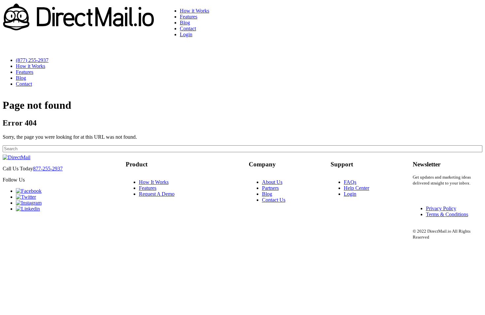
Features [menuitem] (188, 16)
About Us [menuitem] (272, 182)
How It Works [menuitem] (154, 182)
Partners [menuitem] (270, 188)
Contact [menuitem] (188, 28)
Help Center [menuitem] (356, 188)
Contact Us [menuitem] (273, 200)
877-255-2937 (48, 168)
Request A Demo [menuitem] (157, 194)
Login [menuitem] (186, 34)
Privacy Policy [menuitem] (441, 208)
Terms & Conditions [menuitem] (447, 214)
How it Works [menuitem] (194, 11)
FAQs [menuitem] (350, 182)
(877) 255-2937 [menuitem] (32, 60)
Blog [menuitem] (185, 22)
